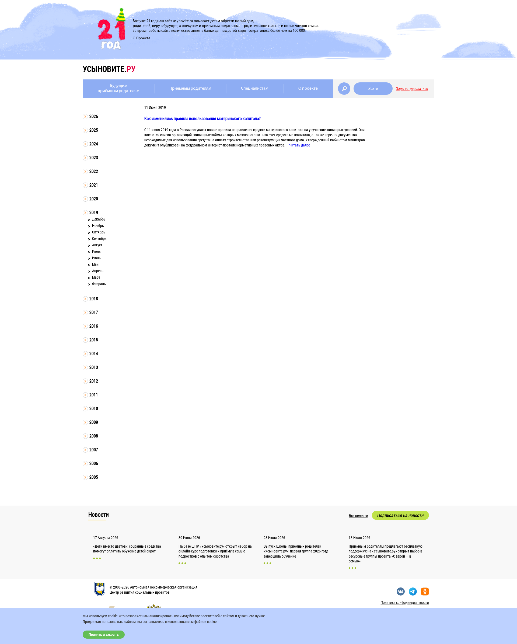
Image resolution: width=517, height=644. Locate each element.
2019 (93, 212)
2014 (93, 353)
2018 (93, 298)
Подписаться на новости (400, 515)
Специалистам (254, 88)
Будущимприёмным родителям (118, 88)
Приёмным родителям (190, 88)
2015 (93, 339)
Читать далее (299, 145)
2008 (93, 436)
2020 (93, 198)
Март (96, 277)
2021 (93, 185)
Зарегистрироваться (412, 88)
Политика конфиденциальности (405, 602)
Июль (96, 251)
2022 (93, 171)
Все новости (358, 515)
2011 (93, 394)
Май (95, 264)
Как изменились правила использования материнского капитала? (202, 118)
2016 (93, 326)
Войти (373, 88)
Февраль (99, 283)
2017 (93, 312)
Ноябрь (98, 225)
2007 (93, 449)
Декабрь (99, 219)
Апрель (97, 270)
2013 (93, 367)
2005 (93, 477)
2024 (93, 143)
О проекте (308, 88)
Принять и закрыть (104, 634)
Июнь (96, 257)
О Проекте (141, 38)
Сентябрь (99, 238)
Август (97, 244)
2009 (93, 422)
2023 (93, 157)
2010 (93, 408)
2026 (93, 116)
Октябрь (98, 231)
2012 (93, 381)
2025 (93, 130)
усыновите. (109, 69)
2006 (93, 463)
